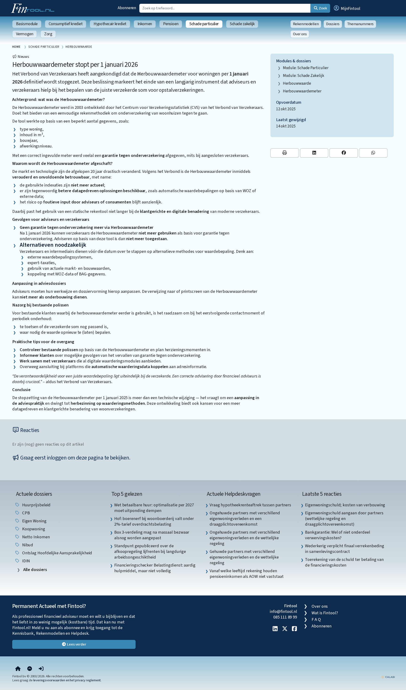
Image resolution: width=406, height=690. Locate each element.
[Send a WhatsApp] (373, 153)
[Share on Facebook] (343, 153)
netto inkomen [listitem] (35, 537)
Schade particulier (204, 24)
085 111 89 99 (285, 617)
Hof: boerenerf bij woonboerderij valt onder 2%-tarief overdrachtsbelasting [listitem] (154, 521)
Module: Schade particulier (306, 68)
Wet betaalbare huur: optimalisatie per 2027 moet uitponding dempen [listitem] (154, 508)
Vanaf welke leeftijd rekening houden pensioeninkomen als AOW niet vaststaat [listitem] (247, 573)
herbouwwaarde (297, 83)
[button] (346, 8)
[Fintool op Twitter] (285, 629)
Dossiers (333, 24)
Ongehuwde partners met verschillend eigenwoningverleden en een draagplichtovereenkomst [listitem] (245, 518)
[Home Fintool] (33, 8)
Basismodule (27, 24)
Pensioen (170, 24)
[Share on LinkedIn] (314, 153)
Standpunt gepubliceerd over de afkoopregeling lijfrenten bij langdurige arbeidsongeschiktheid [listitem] (150, 551)
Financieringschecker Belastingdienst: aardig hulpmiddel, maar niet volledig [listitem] (154, 568)
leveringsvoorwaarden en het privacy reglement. (67, 680)
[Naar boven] (29, 669)
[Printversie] (284, 153)
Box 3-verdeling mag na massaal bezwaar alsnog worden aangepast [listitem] (151, 535)
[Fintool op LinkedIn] (275, 629)
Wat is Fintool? (325, 613)
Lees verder (76, 644)
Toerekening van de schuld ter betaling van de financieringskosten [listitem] (344, 562)
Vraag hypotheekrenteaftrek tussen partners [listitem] (250, 505)
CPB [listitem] (25, 513)
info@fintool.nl (283, 611)
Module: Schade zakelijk (303, 76)
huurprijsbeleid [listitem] (36, 505)
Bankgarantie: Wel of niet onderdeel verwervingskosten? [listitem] (337, 535)
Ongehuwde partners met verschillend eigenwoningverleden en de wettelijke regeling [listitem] (245, 538)
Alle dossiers (34, 570)
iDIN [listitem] (25, 561)
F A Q (316, 619)
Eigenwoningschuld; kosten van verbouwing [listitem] (345, 505)
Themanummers (360, 24)
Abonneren (127, 8)
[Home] (18, 669)
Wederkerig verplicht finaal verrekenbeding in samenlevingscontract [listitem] (344, 549)
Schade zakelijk (242, 24)
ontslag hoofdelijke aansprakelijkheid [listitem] (56, 553)
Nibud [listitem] (27, 545)
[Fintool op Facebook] (294, 629)
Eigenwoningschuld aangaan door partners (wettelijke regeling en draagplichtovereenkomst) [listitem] (344, 518)
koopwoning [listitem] (33, 529)
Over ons (300, 34)
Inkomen (144, 24)
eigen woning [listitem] (34, 521)
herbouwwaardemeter (302, 91)
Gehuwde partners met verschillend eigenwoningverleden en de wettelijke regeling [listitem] (244, 557)
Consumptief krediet (65, 24)
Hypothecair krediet (110, 24)
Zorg (48, 34)
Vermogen (24, 34)
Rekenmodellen (306, 24)
